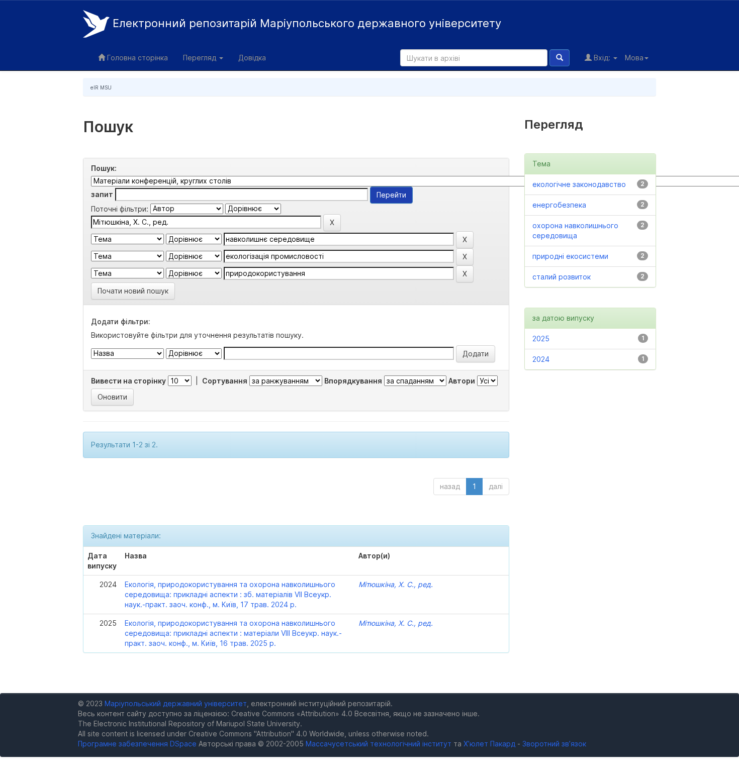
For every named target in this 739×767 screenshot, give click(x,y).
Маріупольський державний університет (176, 703)
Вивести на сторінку (128, 380)
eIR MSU (101, 87)
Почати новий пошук (133, 290)
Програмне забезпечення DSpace (137, 743)
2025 (540, 338)
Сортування (224, 380)
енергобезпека (559, 205)
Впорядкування (353, 380)
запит (102, 194)
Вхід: (602, 57)
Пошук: (104, 168)
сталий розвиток (561, 276)
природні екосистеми (570, 256)
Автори (461, 380)
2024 (540, 359)
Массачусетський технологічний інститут (378, 743)
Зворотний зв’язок (554, 743)
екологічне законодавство (579, 184)
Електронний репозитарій (305, 23)
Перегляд (200, 57)
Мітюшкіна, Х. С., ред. (395, 584)
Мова (634, 57)
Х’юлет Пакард (489, 743)
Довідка (252, 57)
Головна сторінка (136, 57)
